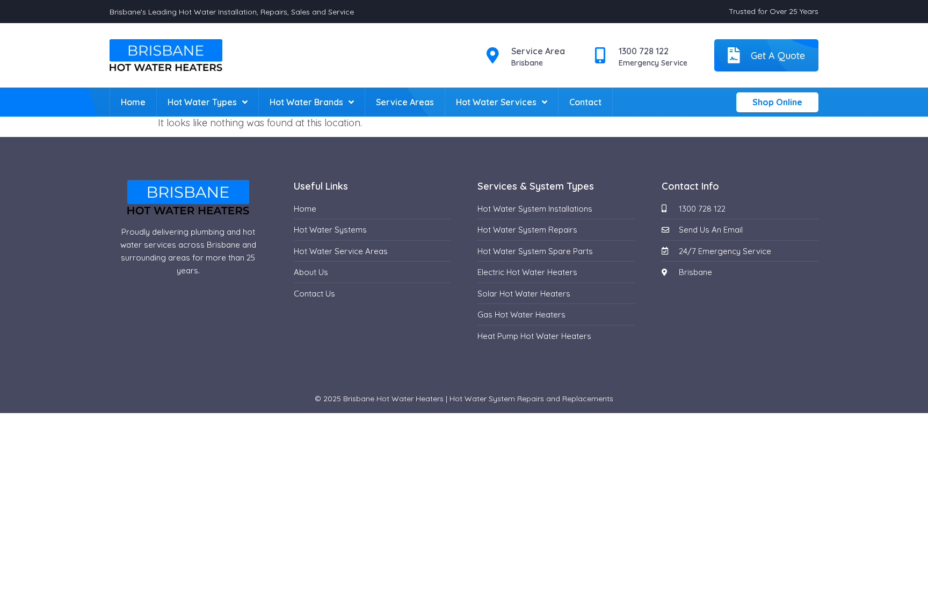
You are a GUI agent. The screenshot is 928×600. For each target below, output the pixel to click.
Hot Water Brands (306, 102)
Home (133, 102)
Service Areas (405, 102)
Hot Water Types (202, 102)
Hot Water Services (496, 102)
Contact (585, 102)
